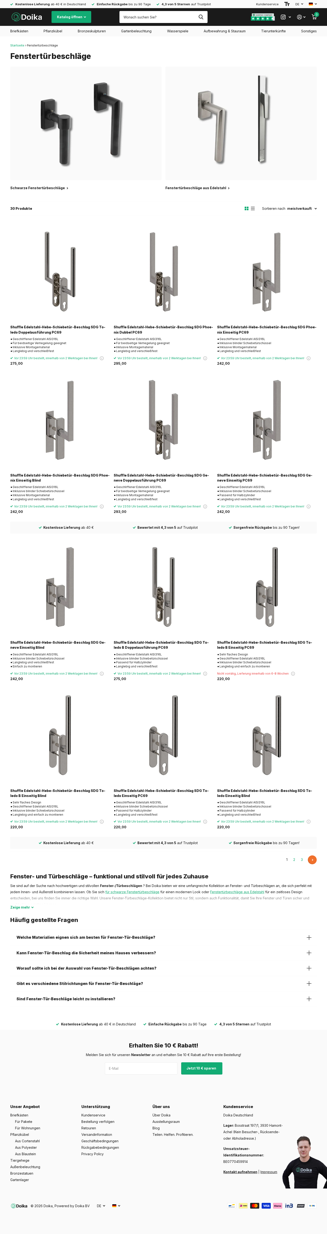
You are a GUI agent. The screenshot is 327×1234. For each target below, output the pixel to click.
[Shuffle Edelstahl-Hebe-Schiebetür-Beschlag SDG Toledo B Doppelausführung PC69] (163, 587)
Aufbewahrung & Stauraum (225, 31)
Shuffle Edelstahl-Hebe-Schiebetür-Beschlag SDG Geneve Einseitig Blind (58, 644)
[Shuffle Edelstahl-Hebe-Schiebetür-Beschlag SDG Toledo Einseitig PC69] (163, 735)
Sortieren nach (273, 208)
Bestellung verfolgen (97, 1122)
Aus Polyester (26, 1147)
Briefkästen (19, 31)
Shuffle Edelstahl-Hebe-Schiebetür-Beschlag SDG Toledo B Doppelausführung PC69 (161, 644)
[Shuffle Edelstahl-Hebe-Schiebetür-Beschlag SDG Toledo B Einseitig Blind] (60, 735)
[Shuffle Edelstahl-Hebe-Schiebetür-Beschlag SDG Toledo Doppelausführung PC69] (60, 271)
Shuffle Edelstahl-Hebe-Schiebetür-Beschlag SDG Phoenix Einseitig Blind (60, 477)
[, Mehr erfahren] (286, 17)
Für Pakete (23, 1122)
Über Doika (161, 1115)
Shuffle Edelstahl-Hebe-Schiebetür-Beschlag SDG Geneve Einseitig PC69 (264, 477)
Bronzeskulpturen (92, 31)
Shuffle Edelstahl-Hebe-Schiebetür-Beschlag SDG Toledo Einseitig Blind (264, 793)
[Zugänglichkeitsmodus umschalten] (287, 4)
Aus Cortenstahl (27, 1141)
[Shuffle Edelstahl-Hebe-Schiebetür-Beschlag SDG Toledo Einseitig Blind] (267, 735)
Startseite (17, 45)
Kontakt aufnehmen (240, 1172)
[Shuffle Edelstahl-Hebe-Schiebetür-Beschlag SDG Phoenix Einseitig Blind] (60, 420)
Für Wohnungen (27, 1128)
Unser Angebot (25, 1106)
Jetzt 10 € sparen (201, 1068)
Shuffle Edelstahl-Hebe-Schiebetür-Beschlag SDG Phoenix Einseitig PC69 (266, 329)
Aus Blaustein (25, 1154)
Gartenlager (19, 1180)
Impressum (268, 1172)
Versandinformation (96, 1134)
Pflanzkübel (53, 31)
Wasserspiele (177, 31)
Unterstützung (95, 1106)
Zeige (20, 907)
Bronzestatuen (21, 1173)
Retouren (88, 1128)
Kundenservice (267, 4)
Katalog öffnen (70, 17)
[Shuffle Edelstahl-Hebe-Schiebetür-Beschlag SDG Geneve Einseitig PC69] (267, 420)
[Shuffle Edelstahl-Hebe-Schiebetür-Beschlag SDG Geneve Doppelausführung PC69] (163, 420)
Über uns (161, 1106)
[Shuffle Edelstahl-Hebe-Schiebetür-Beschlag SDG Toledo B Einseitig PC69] (267, 587)
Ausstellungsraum (166, 1122)
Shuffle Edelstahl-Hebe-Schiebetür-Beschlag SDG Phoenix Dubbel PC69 (163, 329)
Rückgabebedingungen (100, 1147)
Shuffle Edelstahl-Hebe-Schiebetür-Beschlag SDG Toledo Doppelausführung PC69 (57, 329)
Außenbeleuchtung (25, 1167)
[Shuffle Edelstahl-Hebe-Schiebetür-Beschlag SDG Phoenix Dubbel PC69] (163, 271)
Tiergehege (19, 1160)
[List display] (253, 208)
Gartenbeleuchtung (136, 31)
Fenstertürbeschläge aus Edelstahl (237, 892)
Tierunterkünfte (273, 31)
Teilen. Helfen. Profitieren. (172, 1134)
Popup (102, 358)
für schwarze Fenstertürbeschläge (132, 892)
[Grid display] (246, 208)
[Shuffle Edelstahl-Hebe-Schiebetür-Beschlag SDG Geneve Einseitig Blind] (60, 587)
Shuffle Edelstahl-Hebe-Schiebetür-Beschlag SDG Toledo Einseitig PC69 (161, 793)
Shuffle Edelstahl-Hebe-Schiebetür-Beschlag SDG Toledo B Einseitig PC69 (264, 644)
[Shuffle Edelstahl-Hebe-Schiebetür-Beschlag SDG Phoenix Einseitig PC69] (267, 271)
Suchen (201, 17)
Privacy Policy (92, 1154)
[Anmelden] (301, 17)
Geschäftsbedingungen (99, 1141)
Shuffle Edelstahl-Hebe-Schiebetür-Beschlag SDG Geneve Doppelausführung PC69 (161, 477)
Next (312, 859)
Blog (156, 1128)
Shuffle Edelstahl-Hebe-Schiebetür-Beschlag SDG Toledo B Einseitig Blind (57, 793)
